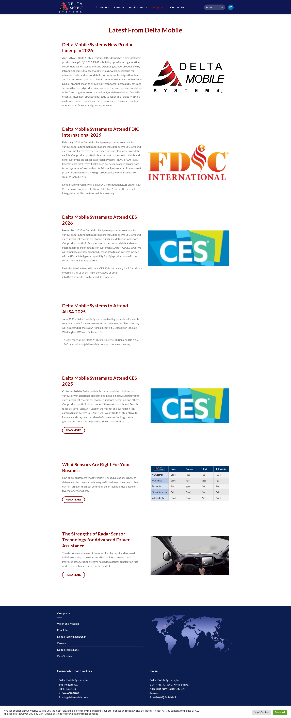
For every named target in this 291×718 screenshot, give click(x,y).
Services (119, 7)
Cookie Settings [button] (261, 712)
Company (157, 7)
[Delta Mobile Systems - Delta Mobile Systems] (74, 7)
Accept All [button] (280, 712)
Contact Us (177, 7)
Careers (61, 643)
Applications (137, 7)
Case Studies (64, 656)
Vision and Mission (68, 623)
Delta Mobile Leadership (71, 636)
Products (101, 7)
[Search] (222, 7)
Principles (63, 630)
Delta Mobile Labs (68, 649)
